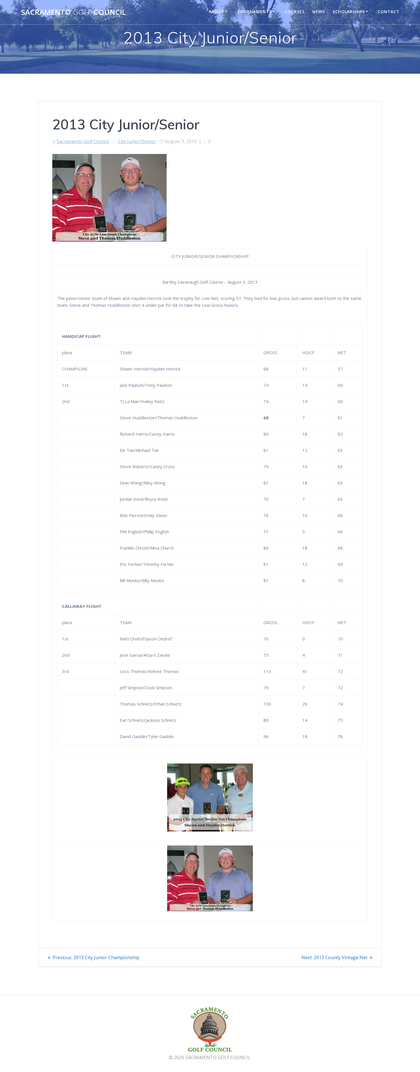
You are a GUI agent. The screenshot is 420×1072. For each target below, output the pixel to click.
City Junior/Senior (137, 141)
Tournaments (254, 11)
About (216, 11)
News (318, 11)
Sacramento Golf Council (83, 141)
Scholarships (349, 11)
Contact (388, 11)
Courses (295, 11)
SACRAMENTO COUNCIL (73, 12)
